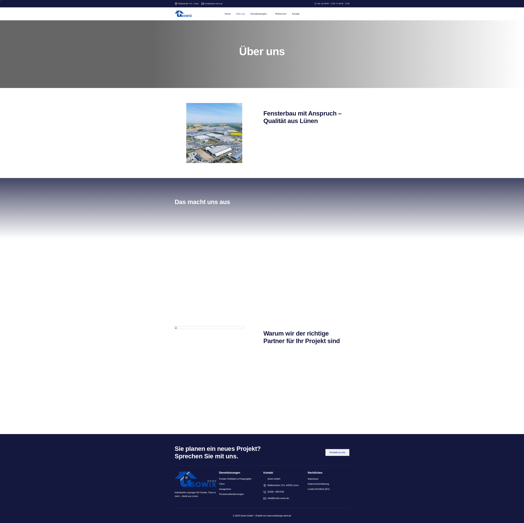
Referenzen (281, 14)
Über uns (240, 14)
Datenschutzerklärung (318, 484)
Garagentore (225, 489)
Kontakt (295, 14)
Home (228, 14)
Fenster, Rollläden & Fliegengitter (235, 479)
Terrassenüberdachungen (231, 494)
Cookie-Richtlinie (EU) (319, 489)
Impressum (313, 479)
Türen (222, 484)
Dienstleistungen (258, 14)
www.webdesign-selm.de (279, 516)
